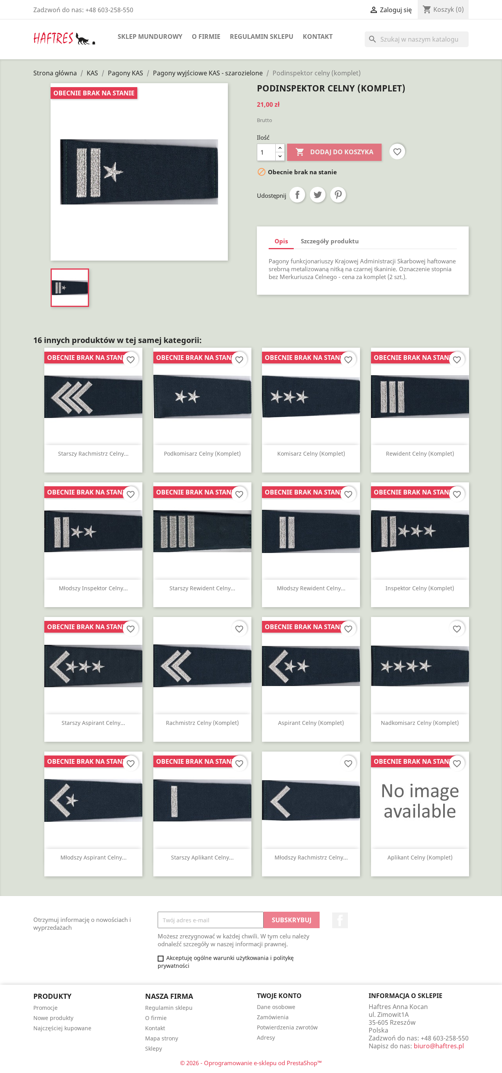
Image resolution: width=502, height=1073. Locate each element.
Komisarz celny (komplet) (311, 453)
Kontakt (318, 36)
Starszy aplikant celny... (202, 857)
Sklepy (153, 1048)
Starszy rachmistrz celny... (93, 453)
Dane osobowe (276, 1007)
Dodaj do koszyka (334, 152)
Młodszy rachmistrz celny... (311, 857)
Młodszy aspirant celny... (93, 857)
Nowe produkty (53, 1018)
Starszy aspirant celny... (93, 722)
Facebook (340, 920)
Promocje (45, 1007)
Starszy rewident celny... (202, 588)
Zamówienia (273, 1017)
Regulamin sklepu (261, 36)
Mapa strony (161, 1038)
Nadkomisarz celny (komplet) (420, 722)
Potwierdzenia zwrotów (287, 1027)
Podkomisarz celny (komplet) (202, 453)
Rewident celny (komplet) (420, 453)
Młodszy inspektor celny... (93, 588)
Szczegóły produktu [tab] (330, 241)
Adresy (266, 1037)
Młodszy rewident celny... (311, 588)
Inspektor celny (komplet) (420, 588)
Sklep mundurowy (150, 36)
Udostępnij (297, 195)
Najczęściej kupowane (62, 1028)
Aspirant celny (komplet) (311, 722)
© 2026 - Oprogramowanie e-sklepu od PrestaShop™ (251, 1063)
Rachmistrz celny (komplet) (202, 722)
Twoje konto (279, 995)
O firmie (206, 36)
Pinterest (338, 195)
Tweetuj (318, 195)
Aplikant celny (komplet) (420, 857)
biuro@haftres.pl (439, 1046)
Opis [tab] (281, 241)
